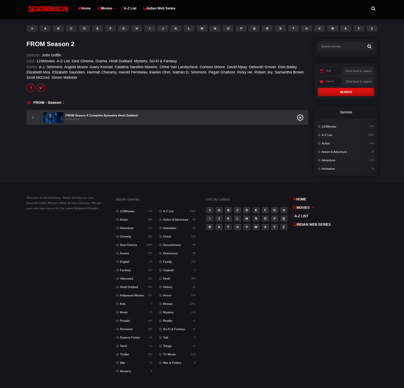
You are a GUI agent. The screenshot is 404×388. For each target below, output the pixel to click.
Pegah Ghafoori (222, 72)
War (122, 362)
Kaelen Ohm (159, 72)
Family (167, 261)
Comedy (125, 236)
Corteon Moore (212, 67)
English (125, 261)
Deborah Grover (262, 67)
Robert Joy (263, 72)
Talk (165, 337)
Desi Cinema (82, 61)
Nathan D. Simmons (189, 72)
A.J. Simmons (50, 67)
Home (86, 8)
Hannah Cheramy (102, 72)
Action (326, 143)
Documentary (172, 245)
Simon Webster (64, 77)
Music (124, 312)
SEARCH (346, 92)
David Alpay (237, 67)
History (167, 287)
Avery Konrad (101, 67)
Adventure (328, 160)
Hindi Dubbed (120, 61)
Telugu (167, 346)
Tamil (123, 346)
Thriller (124, 354)
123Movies (45, 61)
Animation (328, 168)
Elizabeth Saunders (68, 72)
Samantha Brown (289, 72)
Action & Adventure (334, 151)
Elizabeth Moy (38, 72)
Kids (123, 303)
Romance (126, 329)
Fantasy (125, 270)
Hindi (166, 278)
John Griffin (51, 55)
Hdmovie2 (126, 278)
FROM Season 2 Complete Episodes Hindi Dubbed (101, 115)
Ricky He (244, 72)
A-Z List (130, 8)
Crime (167, 236)
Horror (167, 295)
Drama (101, 61)
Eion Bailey (287, 67)
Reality (167, 320)
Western (125, 371)
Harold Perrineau (133, 72)
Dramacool (170, 253)
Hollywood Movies (132, 295)
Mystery (140, 61)
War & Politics (172, 362)
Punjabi (125, 320)
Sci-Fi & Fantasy (163, 61)
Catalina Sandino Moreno (136, 67)
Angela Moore (76, 67)
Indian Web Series (161, 8)
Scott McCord (38, 77)
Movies (106, 8)
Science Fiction (130, 337)
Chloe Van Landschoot (178, 67)
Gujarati (168, 270)
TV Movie (169, 354)
